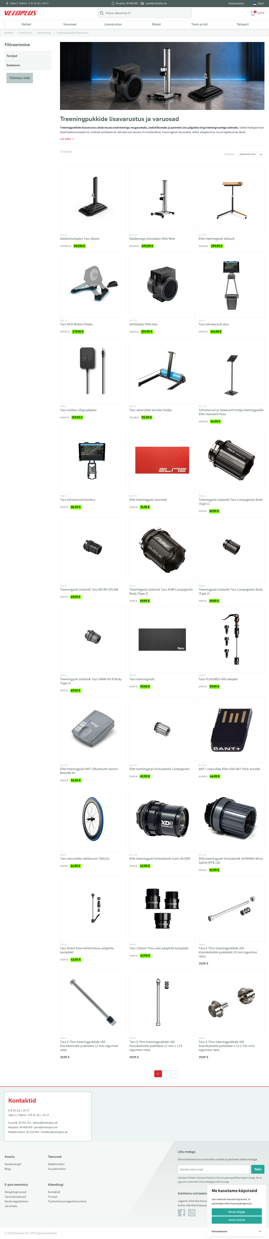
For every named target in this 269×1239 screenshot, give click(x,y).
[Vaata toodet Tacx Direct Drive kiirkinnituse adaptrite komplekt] (93, 909)
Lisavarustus (113, 24)
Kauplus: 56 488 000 (127, 3)
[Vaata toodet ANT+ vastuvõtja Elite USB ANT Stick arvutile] (231, 729)
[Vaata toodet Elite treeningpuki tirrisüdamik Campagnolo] (162, 729)
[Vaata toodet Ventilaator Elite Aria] (162, 285)
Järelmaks (11, 1206)
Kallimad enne (247, 154)
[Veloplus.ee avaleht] (21, 13)
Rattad (26, 24)
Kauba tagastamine (16, 1201)
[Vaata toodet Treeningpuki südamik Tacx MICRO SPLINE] (93, 550)
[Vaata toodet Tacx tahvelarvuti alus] (231, 285)
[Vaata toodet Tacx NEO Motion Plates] (93, 285)
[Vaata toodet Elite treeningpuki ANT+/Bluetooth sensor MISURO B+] (93, 729)
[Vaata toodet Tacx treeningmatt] (162, 640)
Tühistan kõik (19, 78)
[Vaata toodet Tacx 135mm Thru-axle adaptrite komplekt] (162, 909)
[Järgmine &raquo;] (174, 1073)
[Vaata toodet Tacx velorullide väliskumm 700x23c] (93, 819)
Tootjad (11, 56)
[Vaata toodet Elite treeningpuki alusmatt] (162, 460)
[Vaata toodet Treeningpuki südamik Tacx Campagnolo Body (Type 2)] (231, 550)
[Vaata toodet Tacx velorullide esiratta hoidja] (162, 370)
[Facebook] (181, 1212)
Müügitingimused (15, 1192)
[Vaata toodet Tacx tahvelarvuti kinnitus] (93, 460)
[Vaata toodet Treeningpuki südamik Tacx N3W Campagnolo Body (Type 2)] (162, 550)
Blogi (8, 1169)
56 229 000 (32, 1132)
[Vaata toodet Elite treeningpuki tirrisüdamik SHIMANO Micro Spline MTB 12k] (231, 819)
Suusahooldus (57, 1169)
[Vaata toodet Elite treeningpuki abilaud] (231, 199)
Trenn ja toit (199, 24)
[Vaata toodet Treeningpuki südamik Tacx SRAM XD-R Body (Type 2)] (93, 640)
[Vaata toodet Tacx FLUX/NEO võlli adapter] (231, 640)
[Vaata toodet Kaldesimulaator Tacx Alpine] (93, 199)
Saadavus (13, 65)
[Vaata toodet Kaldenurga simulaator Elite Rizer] (162, 199)
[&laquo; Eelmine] (150, 1073)
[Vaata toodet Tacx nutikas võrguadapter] (93, 370)
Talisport (243, 24)
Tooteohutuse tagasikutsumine (67, 1201)
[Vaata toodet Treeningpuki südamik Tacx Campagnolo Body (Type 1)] (231, 460)
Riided (156, 24)
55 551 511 (24, 1123)
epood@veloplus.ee (45, 1123)
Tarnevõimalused (15, 1197)
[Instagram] (191, 1212)
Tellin (258, 1169)
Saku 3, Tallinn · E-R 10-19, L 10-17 (29, 3)
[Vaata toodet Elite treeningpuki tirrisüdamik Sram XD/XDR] (162, 819)
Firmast (52, 1197)
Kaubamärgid (13, 1164)
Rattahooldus (236, 3)
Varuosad (69, 24)
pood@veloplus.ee (156, 3)
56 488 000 (26, 1127)
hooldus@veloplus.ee (54, 1132)
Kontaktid (54, 1192)
